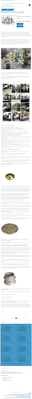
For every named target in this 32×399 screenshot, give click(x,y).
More (30, 398)
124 (14, 318)
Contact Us (23, 3)
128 (21, 318)
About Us (6, 3)
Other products (6, 370)
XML (17, 392)
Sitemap (19, 392)
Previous (6, 318)
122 (10, 318)
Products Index (14, 392)
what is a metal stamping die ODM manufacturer (20, 397)
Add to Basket (20, 26)
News (13, 3)
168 (24, 318)
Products (4, 15)
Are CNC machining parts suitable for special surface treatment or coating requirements (19, 396)
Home (3, 3)
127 (19, 318)
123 (12, 318)
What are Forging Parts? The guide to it (22, 394)
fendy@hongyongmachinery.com (10, 0)
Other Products (8, 15)
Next (26, 318)
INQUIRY (7, 10)
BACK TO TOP (18, 372)
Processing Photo (18, 3)
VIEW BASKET (8, 9)
